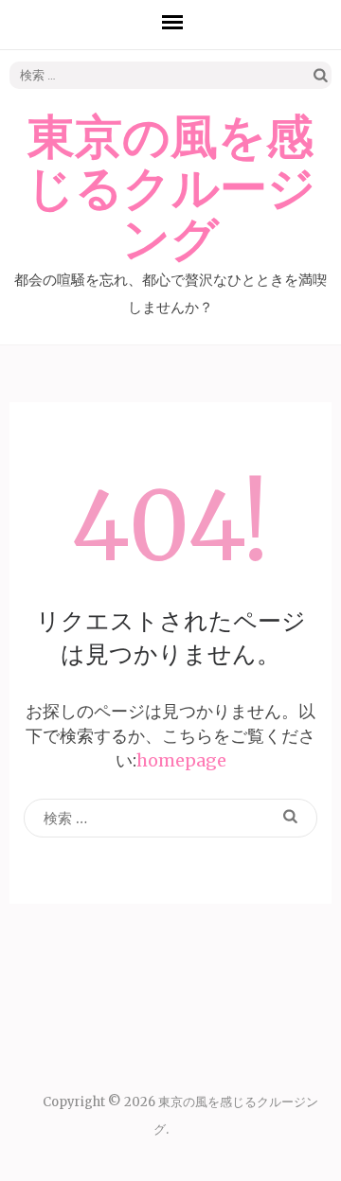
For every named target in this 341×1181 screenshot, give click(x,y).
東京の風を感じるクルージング (171, 189)
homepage (181, 760)
